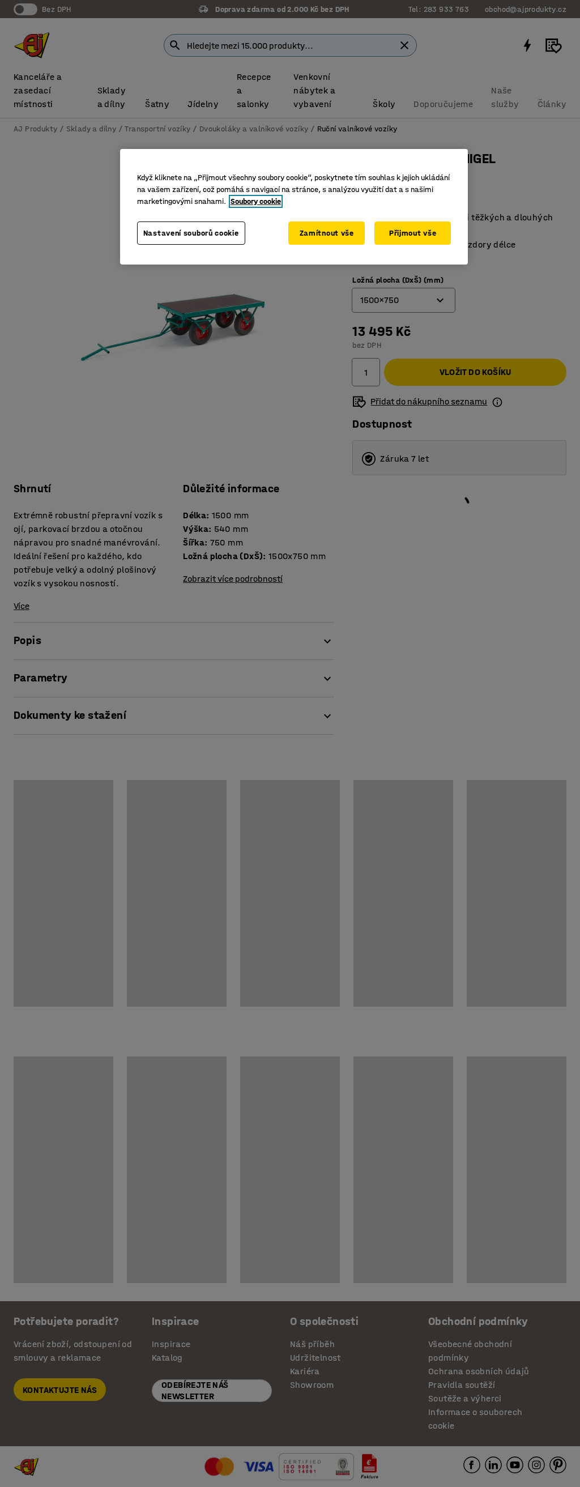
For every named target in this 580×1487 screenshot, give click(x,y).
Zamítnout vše (327, 233)
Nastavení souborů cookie (191, 233)
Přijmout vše (412, 233)
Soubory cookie (256, 201)
